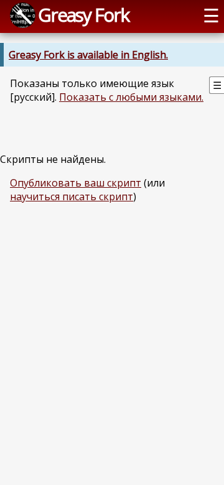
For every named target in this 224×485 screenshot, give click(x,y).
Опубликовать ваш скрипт (75, 183)
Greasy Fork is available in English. (88, 55)
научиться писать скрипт (71, 196)
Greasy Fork (83, 14)
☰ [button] (211, 15)
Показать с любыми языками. (131, 97)
